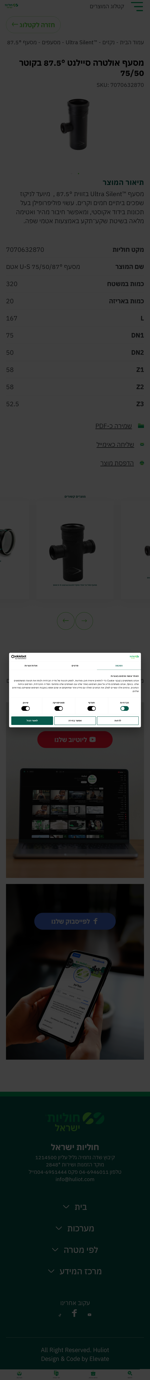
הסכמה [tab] (119, 665)
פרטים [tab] (75, 665)
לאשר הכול (32, 720)
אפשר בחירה (75, 720)
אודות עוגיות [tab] (31, 665)
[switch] (92, 708)
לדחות (118, 720)
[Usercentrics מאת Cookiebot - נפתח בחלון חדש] (24, 657)
